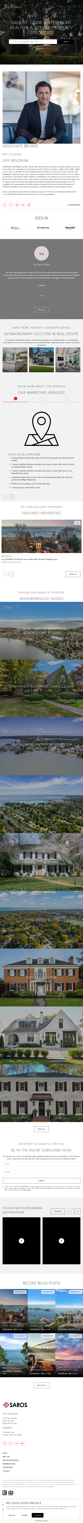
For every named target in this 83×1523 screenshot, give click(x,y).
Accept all (37, 1515)
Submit (41, 1175)
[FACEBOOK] (11, 205)
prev (5, 568)
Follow (57, 1206)
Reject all (12, 1515)
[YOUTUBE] (29, 205)
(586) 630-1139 (8, 1415)
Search (66, 42)
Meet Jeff (6, 1451)
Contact (6, 1466)
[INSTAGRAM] (5, 205)
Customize (24, 1515)
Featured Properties (11, 1455)
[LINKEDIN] (23, 205)
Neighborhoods (9, 1458)
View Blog (41, 1380)
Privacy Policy (27, 1184)
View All (41, 304)
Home (5, 1448)
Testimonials (8, 1462)
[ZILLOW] (17, 205)
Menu (78, 6)
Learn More (74, 204)
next (11, 568)
